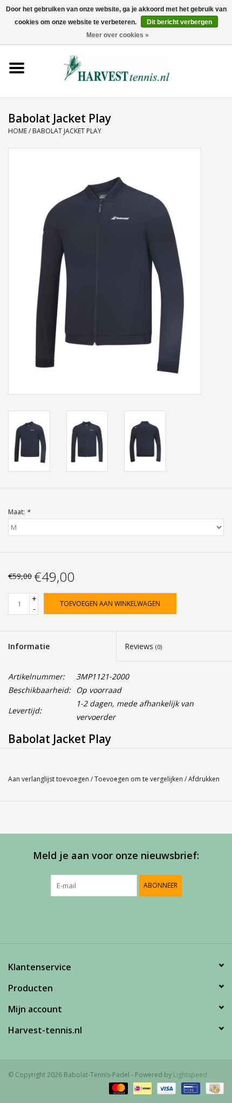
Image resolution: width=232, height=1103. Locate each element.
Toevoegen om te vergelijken (139, 779)
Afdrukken (204, 779)
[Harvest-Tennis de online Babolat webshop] (132, 67)
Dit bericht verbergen (179, 22)
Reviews (143, 646)
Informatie (29, 646)
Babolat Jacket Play (66, 130)
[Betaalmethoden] (117, 1088)
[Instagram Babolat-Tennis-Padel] (145, 918)
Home (17, 130)
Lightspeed (190, 1074)
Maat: (19, 511)
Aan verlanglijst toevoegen (48, 779)
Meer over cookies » (117, 35)
